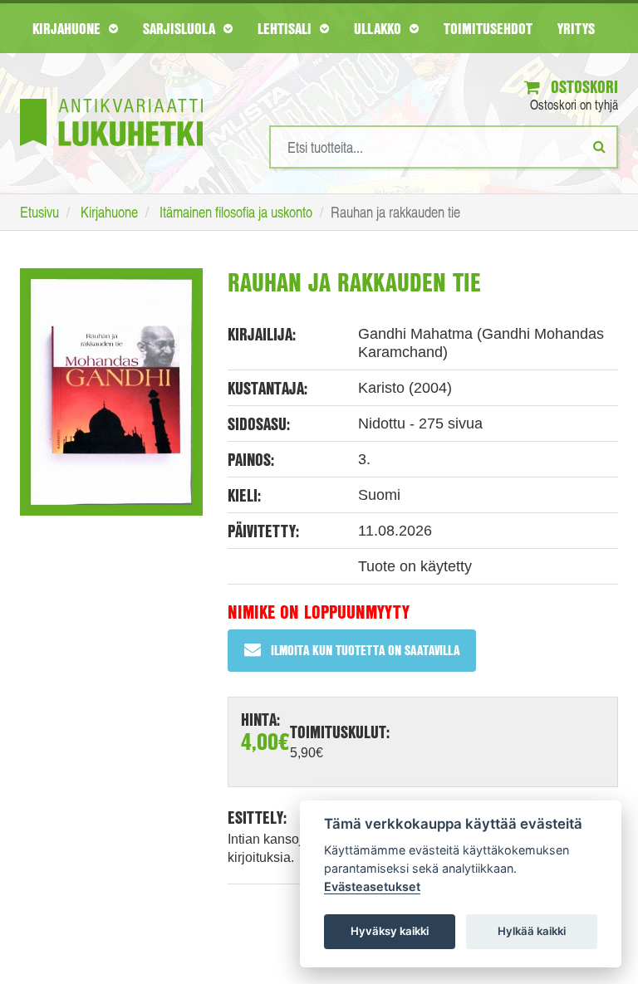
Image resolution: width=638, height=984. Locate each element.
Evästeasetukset (372, 886)
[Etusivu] (111, 97)
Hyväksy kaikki (390, 930)
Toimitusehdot (488, 28)
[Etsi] (599, 146)
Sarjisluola (181, 28)
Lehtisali (287, 28)
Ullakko (379, 28)
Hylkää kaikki (532, 930)
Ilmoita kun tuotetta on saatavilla (365, 649)
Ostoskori (582, 86)
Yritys (576, 28)
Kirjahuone (68, 28)
